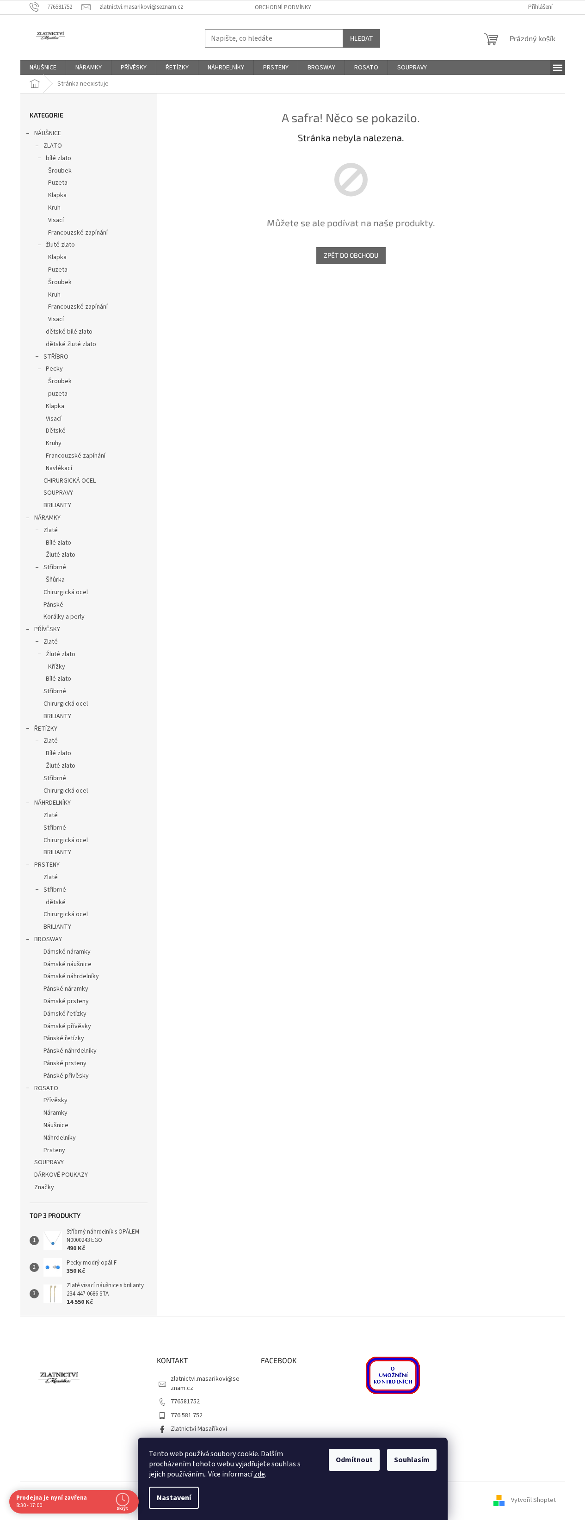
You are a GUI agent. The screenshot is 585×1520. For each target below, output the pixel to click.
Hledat (361, 38)
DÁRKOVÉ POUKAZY (61, 1174)
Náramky (55, 1112)
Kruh (54, 207)
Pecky (54, 368)
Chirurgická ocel (65, 592)
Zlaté (50, 530)
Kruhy (54, 443)
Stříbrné (54, 567)
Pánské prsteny (64, 1063)
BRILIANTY (57, 505)
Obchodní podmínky (283, 7)
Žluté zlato (60, 554)
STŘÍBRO (55, 356)
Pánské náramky (65, 988)
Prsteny (54, 1150)
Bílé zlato (58, 542)
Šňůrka (55, 579)
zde (259, 1474)
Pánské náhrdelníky (70, 1050)
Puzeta (58, 182)
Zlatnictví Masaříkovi (199, 1428)
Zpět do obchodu (351, 255)
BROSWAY (48, 939)
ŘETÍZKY (45, 728)
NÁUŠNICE (47, 133)
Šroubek (60, 170)
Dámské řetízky (64, 1013)
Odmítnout (354, 1460)
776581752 (185, 1401)
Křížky (56, 666)
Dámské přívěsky (67, 1026)
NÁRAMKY (47, 517)
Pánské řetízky (63, 1038)
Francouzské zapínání (78, 232)
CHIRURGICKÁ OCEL (69, 480)
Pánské (53, 604)
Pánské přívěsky (66, 1075)
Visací (56, 220)
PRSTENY (47, 864)
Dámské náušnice (67, 964)
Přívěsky (55, 1100)
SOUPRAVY (58, 492)
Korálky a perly (64, 616)
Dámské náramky (67, 951)
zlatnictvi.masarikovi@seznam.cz (205, 1383)
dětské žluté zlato (71, 344)
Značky (44, 1187)
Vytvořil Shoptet (533, 1500)
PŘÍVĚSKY (47, 629)
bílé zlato (58, 158)
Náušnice (55, 1125)
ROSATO (46, 1088)
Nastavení (174, 1498)
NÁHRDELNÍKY (52, 802)
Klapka (57, 195)
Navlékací (59, 468)
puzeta (58, 393)
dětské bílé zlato (69, 331)
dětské (56, 902)
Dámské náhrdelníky (71, 976)
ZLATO (52, 145)
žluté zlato (60, 244)
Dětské (56, 430)
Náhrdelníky (59, 1137)
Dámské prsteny (66, 1001)
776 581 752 (187, 1415)
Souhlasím (412, 1460)
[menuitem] (43, 67)
